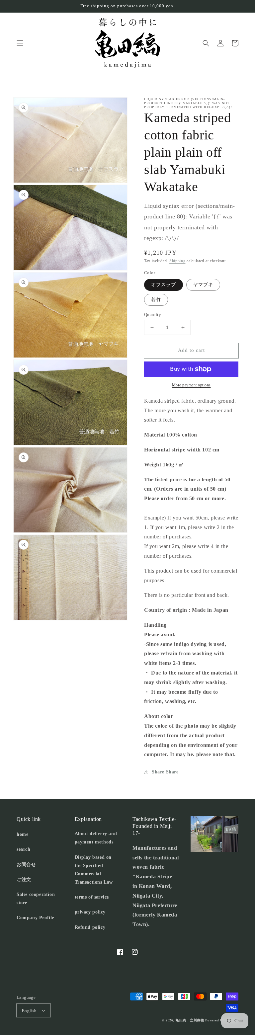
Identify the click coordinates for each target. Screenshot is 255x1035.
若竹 (156, 299)
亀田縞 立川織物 (190, 1020)
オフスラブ (163, 284)
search (24, 849)
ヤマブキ (203, 284)
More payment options (191, 385)
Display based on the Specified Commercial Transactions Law (94, 870)
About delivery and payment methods (96, 837)
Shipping (177, 261)
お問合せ (26, 864)
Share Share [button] (165, 771)
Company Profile (35, 917)
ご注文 (24, 879)
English (29, 1010)
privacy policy (90, 912)
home (22, 834)
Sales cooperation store (36, 898)
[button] (20, 43)
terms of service (92, 897)
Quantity (152, 314)
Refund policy (90, 927)
